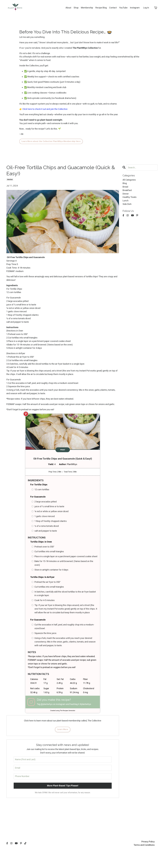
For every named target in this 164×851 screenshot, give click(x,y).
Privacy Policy (148, 841)
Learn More (62, 729)
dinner (126, 193)
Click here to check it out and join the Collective (44, 109)
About (68, 7)
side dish (10, 179)
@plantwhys (47, 704)
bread (125, 186)
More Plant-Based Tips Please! (62, 785)
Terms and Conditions (144, 845)
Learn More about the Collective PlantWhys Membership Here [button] (51, 141)
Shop (76, 7)
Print (62, 450)
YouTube (123, 7)
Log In (146, 7)
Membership (87, 7)
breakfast (127, 190)
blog (125, 183)
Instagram (135, 7)
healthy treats (130, 197)
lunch (125, 200)
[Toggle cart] (156, 8)
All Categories (129, 180)
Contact (113, 7)
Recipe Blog (101, 7)
